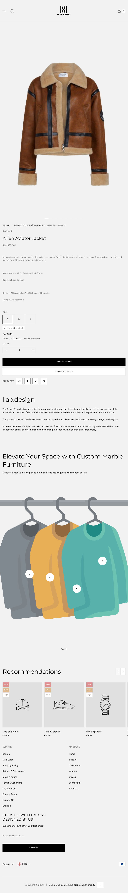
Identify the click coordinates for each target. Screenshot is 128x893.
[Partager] (19, 381)
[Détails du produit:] (29, 574)
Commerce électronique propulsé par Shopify (72, 885)
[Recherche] (11, 11)
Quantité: (6, 343)
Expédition (17, 338)
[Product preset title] (22, 704)
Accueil (6, 225)
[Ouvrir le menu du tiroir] (4, 11)
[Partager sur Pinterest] (44, 381)
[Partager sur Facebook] (27, 381)
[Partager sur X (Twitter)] (35, 381)
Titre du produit (10, 731)
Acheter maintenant (64, 371)
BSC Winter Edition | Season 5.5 (28, 225)
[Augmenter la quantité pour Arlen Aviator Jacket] (33, 350)
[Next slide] (123, 671)
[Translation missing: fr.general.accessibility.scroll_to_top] (100, 885)
